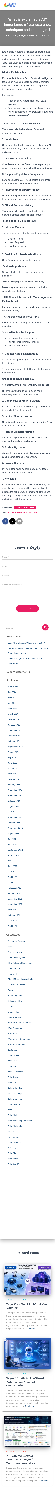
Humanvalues (32, 512)
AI (9, 512)
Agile (10, 946)
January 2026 (14, 725)
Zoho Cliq (12, 1066)
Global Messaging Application (21, 979)
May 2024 (12, 812)
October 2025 (14, 741)
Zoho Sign (12, 1148)
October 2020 (14, 915)
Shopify (11, 1006)
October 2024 (14, 801)
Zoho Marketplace (16, 1126)
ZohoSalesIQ (13, 1164)
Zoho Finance (14, 1104)
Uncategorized (14, 1017)
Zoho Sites (12, 1153)
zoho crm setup (15, 1093)
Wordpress (12, 1033)
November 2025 (15, 736)
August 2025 (13, 752)
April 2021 (12, 910)
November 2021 (15, 904)
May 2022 (12, 872)
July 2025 (12, 757)
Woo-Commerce (15, 1028)
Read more (30, 1328)
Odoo (10, 990)
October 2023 (14, 823)
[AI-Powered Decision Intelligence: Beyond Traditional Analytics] (27, 1431)
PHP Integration (15, 995)
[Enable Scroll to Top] (49, 1484)
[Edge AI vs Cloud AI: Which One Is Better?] (27, 1279)
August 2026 (13, 687)
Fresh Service (14, 968)
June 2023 (12, 844)
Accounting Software (17, 941)
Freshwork (12, 974)
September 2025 (15, 746)
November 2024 (15, 795)
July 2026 (12, 692)
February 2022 (14, 888)
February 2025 (14, 779)
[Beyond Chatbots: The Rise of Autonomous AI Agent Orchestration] (27, 1353)
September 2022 (15, 850)
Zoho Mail (12, 1115)
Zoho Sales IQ (14, 1142)
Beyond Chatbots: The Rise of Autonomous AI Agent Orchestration (25, 1382)
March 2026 (13, 714)
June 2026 (12, 698)
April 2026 (12, 708)
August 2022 (13, 855)
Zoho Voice (13, 1159)
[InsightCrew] (11, 4)
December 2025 (15, 730)
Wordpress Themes (16, 1044)
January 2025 (14, 784)
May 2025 (12, 768)
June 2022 (12, 866)
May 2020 (12, 920)
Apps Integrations (15, 952)
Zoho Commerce (15, 1072)
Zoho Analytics (14, 1055)
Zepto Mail (12, 1050)
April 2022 (12, 877)
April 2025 (12, 774)
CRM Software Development (20, 963)
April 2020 (12, 926)
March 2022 (13, 882)
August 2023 (13, 833)
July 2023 (12, 839)
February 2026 (14, 719)
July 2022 (12, 861)
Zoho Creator (14, 1077)
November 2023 (15, 817)
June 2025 (12, 763)
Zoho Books (13, 1061)
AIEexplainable (18, 512)
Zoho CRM (12, 1082)
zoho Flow (12, 1110)
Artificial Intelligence (25, 507)
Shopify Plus (13, 1012)
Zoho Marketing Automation (20, 1120)
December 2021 (15, 899)
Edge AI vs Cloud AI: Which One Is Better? (26, 643)
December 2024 (15, 790)
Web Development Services (20, 1023)
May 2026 (12, 703)
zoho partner (13, 1137)
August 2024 (13, 806)
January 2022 (14, 893)
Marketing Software (16, 985)
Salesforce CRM (15, 1001)
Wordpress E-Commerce (19, 1039)
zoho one (12, 1131)
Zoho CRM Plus (15, 1088)
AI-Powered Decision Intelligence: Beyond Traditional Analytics (20, 1459)
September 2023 (15, 828)
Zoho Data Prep (15, 1099)
